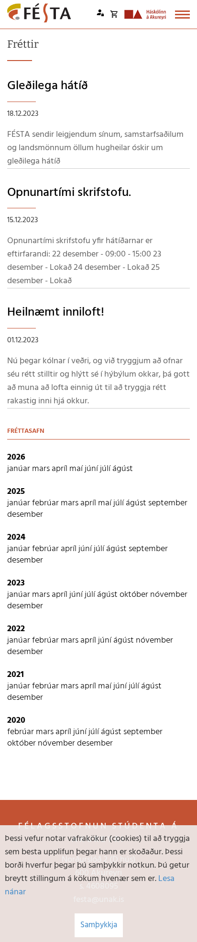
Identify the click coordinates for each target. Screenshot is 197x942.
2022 (16, 629)
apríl (60, 469)
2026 (16, 457)
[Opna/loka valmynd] (182, 14)
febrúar (46, 503)
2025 (16, 492)
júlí (106, 469)
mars (42, 469)
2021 (15, 675)
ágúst (122, 469)
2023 (16, 583)
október (135, 595)
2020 (16, 720)
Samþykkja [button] (98, 925)
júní (92, 469)
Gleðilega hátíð (47, 86)
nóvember (168, 595)
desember (25, 515)
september (167, 503)
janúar (19, 469)
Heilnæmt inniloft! (55, 312)
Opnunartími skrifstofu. (69, 193)
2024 (16, 537)
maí (77, 469)
